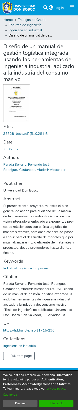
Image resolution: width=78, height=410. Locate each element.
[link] (26, 133)
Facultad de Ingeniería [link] (25, 25)
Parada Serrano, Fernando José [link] (26, 164)
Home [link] (8, 19)
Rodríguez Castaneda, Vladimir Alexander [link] (34, 169)
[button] (45, 7)
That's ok (56, 403)
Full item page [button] (21, 355)
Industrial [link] (10, 268)
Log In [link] (59, 7)
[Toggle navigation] (72, 7)
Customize (10, 395)
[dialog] (39, 390)
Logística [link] (25, 268)
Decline (20, 403)
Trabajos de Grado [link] (32, 19)
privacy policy (56, 389)
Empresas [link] (41, 268)
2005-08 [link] (10, 149)
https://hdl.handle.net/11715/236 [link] (29, 330)
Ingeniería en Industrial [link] (25, 30)
